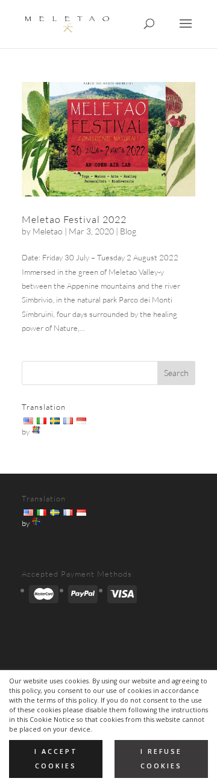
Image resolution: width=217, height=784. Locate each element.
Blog (128, 231)
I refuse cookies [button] (161, 758)
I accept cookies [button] (56, 758)
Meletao (48, 231)
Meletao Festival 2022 (74, 219)
